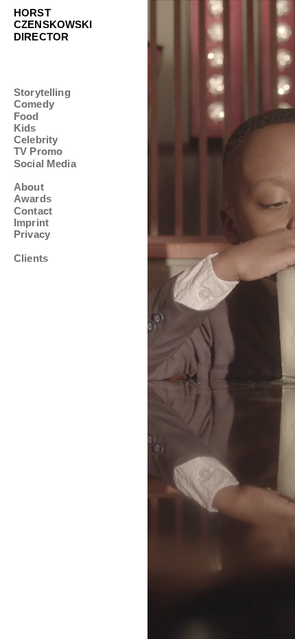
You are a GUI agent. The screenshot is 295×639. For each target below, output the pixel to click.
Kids (25, 128)
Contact (33, 211)
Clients (31, 258)
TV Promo (38, 151)
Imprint (31, 222)
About (29, 187)
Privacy (32, 234)
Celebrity (36, 139)
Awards (32, 198)
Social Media (45, 163)
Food (26, 116)
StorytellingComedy (42, 98)
